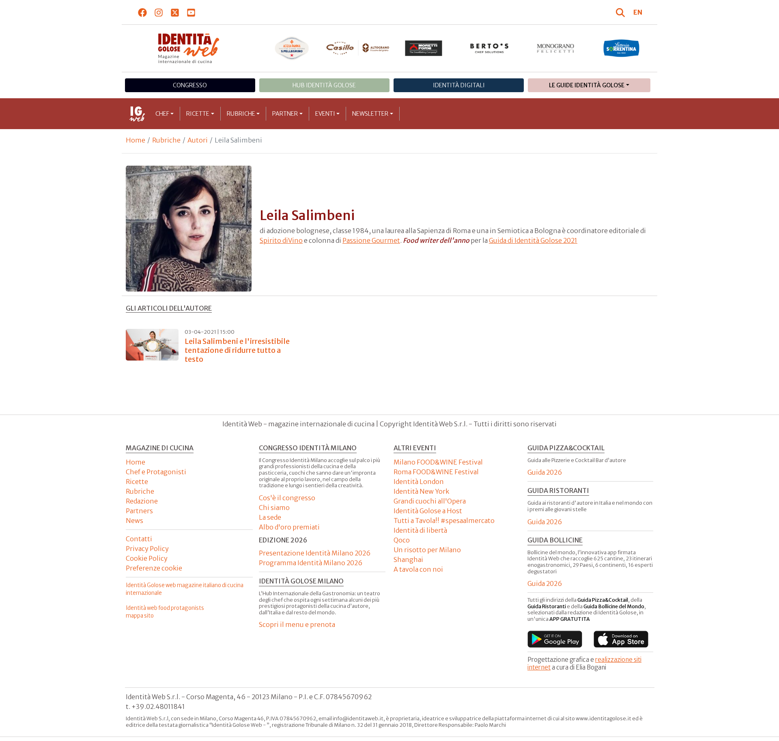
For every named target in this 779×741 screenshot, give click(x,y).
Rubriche (241, 113)
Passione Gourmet (371, 240)
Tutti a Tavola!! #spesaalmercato (444, 520)
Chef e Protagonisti (156, 472)
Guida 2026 (544, 472)
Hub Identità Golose (324, 85)
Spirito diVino (281, 240)
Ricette (197, 113)
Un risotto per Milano (427, 550)
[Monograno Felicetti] (556, 48)
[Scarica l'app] (554, 639)
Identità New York (421, 491)
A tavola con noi (418, 569)
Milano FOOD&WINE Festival (438, 462)
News (134, 520)
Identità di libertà (420, 530)
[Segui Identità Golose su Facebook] (142, 12)
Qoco (402, 540)
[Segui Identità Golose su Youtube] (191, 12)
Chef (162, 113)
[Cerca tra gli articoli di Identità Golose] (621, 12)
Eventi (325, 113)
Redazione (142, 501)
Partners (139, 511)
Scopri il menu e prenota (297, 624)
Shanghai (408, 559)
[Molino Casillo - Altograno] (358, 47)
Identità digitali (459, 85)
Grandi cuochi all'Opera (430, 501)
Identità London (419, 481)
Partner (285, 113)
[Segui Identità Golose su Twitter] (175, 12)
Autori (197, 140)
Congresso (190, 85)
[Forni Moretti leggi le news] (424, 48)
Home (135, 140)
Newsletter (370, 113)
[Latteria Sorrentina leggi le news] (621, 48)
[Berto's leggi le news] (489, 48)
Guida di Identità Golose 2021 (533, 240)
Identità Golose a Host (428, 511)
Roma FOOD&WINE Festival (436, 472)
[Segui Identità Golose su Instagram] (158, 12)
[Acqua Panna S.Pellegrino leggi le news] (292, 48)
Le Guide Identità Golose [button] (586, 85)
